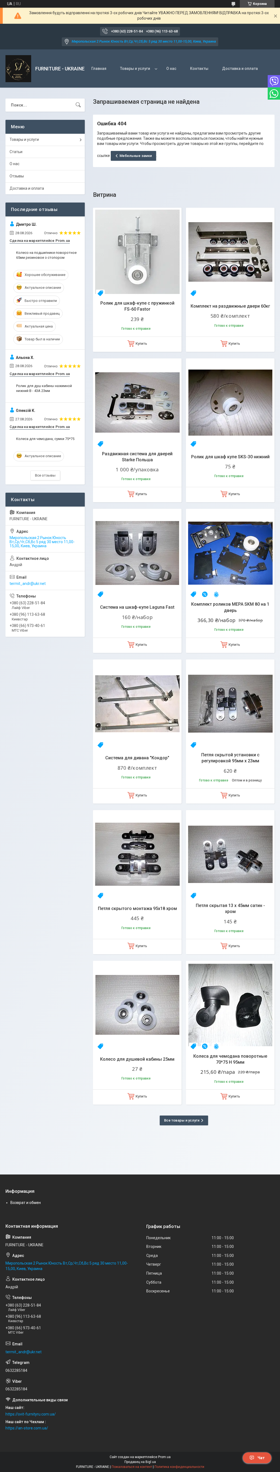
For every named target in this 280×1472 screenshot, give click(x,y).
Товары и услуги (135, 68)
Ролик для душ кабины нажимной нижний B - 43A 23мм (44, 388)
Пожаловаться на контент (132, 1467)
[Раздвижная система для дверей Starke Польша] (137, 402)
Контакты (199, 68)
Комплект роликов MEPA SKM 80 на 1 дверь (230, 607)
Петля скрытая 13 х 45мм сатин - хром (230, 908)
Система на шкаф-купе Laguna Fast (137, 607)
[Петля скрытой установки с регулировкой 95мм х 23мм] (230, 703)
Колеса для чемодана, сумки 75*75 (45, 439)
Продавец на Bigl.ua (140, 1462)
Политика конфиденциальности (179, 1467)
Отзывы (17, 176)
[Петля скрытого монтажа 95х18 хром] (137, 854)
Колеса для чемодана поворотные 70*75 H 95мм (230, 1059)
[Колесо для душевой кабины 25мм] (137, 1005)
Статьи (16, 152)
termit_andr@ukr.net (28, 583)
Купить (141, 343)
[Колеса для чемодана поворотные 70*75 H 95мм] (230, 1005)
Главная (98, 68)
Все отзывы (45, 475)
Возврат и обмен (25, 1202)
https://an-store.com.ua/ (26, 1428)
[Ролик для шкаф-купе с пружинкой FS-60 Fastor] (137, 252)
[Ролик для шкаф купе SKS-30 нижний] (230, 402)
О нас (171, 68)
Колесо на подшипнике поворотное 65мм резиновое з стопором (46, 255)
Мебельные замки (135, 156)
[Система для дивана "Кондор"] (137, 703)
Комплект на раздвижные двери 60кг (230, 306)
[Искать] (78, 105)
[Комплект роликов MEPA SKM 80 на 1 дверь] (230, 553)
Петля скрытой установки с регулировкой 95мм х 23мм (230, 757)
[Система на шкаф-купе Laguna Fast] (137, 553)
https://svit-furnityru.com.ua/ (30, 1414)
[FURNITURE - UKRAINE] (18, 68)
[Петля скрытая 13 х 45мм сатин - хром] (230, 854)
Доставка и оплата (240, 68)
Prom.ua (164, 1457)
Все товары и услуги (181, 1120)
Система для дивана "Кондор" (137, 757)
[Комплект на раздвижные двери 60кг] (230, 252)
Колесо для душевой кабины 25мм (137, 1059)
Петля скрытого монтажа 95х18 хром (137, 908)
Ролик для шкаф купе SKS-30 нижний (230, 456)
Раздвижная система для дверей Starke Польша (137, 456)
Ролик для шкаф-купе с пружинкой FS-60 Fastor (137, 306)
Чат (261, 1458)
